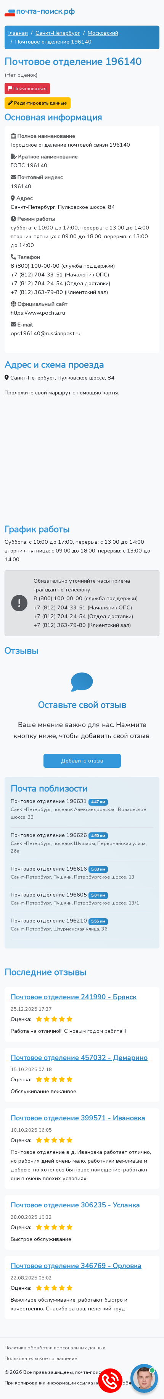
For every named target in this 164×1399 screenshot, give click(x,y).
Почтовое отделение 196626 (49, 835)
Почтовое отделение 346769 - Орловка (76, 1265)
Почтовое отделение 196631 (49, 801)
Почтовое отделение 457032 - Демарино (79, 1057)
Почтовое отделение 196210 (49, 920)
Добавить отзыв (82, 760)
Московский (103, 33)
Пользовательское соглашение (41, 1358)
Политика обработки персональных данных (55, 1347)
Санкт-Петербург (57, 33)
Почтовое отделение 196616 (49, 868)
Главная (18, 33)
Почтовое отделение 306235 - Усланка (75, 1205)
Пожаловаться (29, 88)
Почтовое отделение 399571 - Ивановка (78, 1118)
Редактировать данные (40, 103)
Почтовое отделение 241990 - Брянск (74, 997)
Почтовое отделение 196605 (49, 894)
